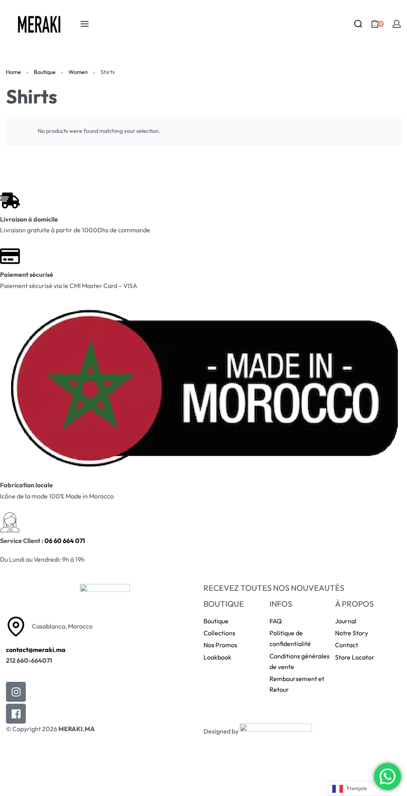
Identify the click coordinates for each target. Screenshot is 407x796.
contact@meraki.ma (36, 650)
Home (13, 72)
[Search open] (358, 23)
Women (78, 72)
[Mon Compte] (396, 23)
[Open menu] (84, 24)
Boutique (45, 72)
